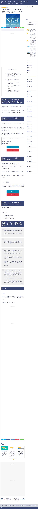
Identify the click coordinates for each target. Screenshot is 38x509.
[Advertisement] (12, 41)
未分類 (29, 70)
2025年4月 (30, 86)
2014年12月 (30, 171)
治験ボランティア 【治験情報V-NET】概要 (13, 77)
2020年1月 (30, 161)
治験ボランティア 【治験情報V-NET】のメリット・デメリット (13, 86)
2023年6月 (30, 106)
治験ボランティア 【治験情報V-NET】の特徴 (13, 80)
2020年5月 (30, 156)
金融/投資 (14, 1)
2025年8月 (30, 84)
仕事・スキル (10, 3)
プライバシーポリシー (18, 3)
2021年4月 (30, 136)
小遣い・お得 (25, 1)
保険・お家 (20, 1)
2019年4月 (30, 166)
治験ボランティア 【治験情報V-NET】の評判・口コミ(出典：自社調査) (13, 91)
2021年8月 (30, 131)
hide (16, 69)
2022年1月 (30, 121)
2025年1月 (30, 89)
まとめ (8, 93)
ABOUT (9, 1)
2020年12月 (30, 146)
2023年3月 (30, 111)
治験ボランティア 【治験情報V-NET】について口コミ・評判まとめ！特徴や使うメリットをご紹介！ (14, 74)
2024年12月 (30, 91)
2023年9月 (30, 101)
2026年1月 (30, 81)
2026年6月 (30, 79)
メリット (9, 88)
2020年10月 (30, 151)
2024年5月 (30, 96)
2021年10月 (30, 126)
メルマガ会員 (10, 83)
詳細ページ (13, 146)
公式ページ (13, 150)
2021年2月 (30, 141)
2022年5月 (30, 116)
